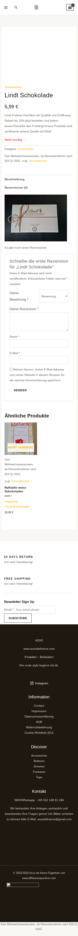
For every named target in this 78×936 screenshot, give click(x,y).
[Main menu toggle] (6, 7)
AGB (39, 722)
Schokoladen (13, 87)
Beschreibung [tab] (15, 179)
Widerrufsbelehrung (39, 727)
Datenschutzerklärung (39, 716)
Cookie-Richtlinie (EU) (39, 732)
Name (14, 336)
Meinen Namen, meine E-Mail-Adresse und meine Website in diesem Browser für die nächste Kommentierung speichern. (37, 375)
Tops (39, 777)
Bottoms (39, 761)
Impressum (39, 711)
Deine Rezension (24, 309)
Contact (39, 705)
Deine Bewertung (19, 296)
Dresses (39, 766)
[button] (16, 7)
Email (8, 609)
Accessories (39, 755)
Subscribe (18, 618)
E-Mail (15, 353)
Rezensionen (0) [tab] (16, 187)
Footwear (39, 771)
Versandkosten (38, 160)
